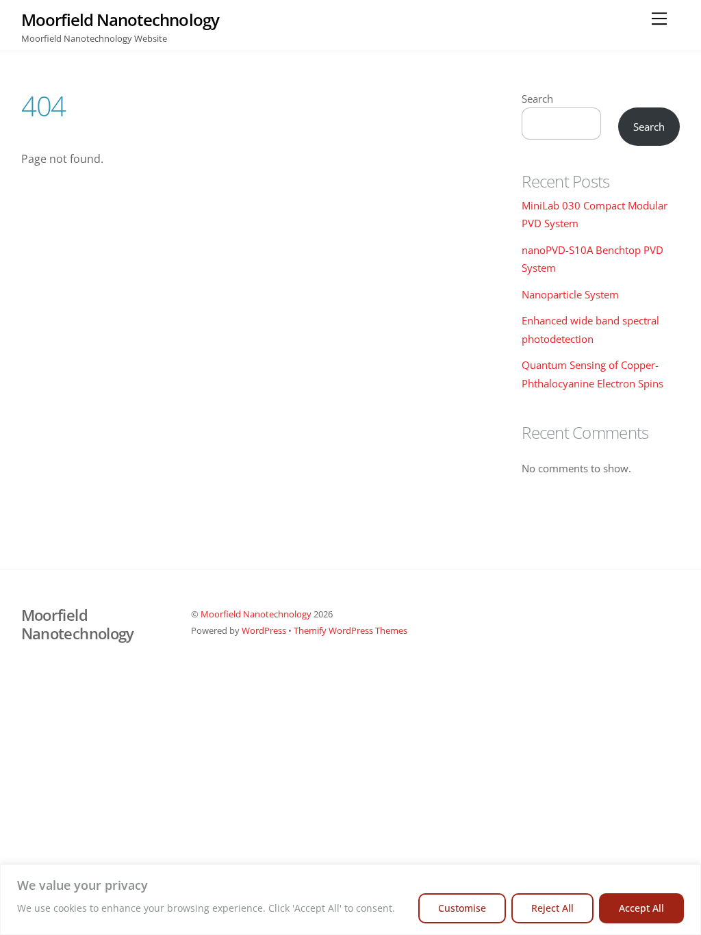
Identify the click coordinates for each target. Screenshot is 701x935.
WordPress (264, 630)
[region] (350, 899)
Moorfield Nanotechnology (256, 614)
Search (537, 98)
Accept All (641, 907)
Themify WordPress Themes (350, 630)
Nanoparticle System (570, 294)
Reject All (552, 907)
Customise (462, 907)
